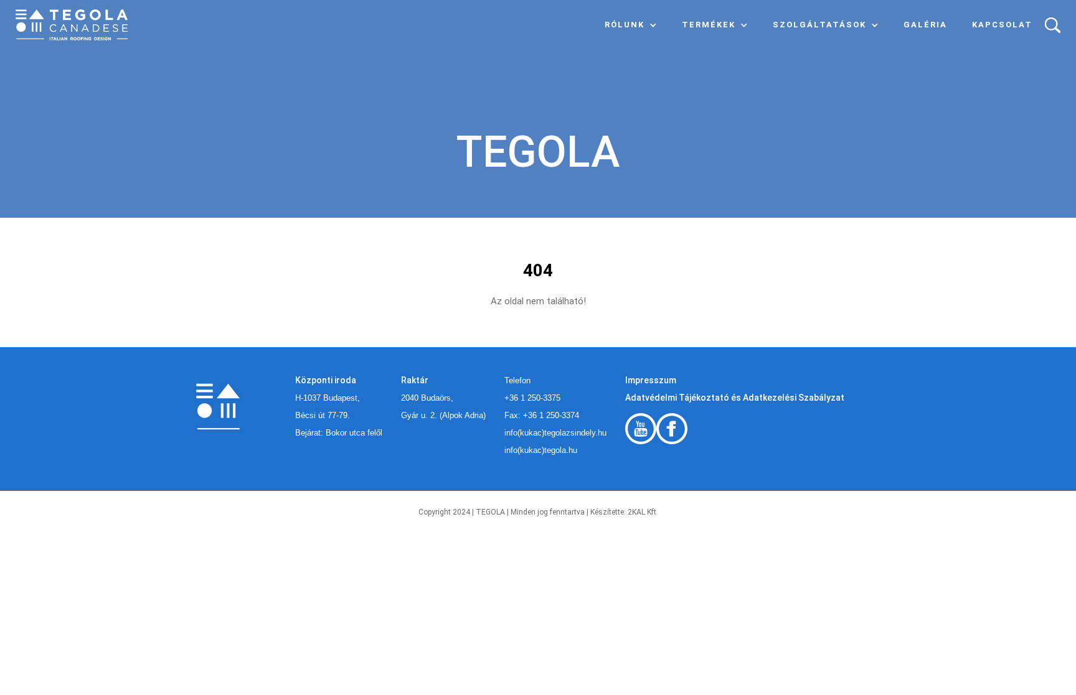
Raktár (414, 380)
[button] (630, 24)
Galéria (925, 24)
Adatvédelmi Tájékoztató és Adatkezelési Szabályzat (734, 398)
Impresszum (650, 380)
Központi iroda (325, 380)
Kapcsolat (1002, 24)
